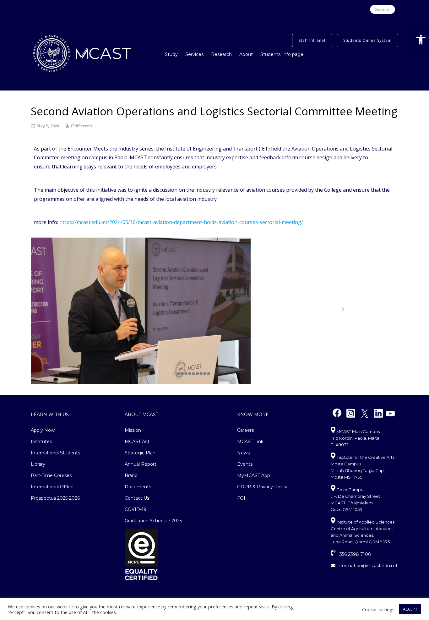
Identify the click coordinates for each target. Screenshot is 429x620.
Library (38, 464)
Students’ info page (281, 54)
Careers (245, 430)
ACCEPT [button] (410, 609)
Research (221, 54)
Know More (253, 414)
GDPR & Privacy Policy (262, 487)
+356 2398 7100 (353, 554)
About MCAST (141, 414)
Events (245, 464)
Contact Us (137, 498)
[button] (421, 39)
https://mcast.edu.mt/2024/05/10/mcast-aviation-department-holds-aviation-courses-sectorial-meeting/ (181, 222)
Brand (131, 475)
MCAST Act (137, 441)
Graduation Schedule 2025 (153, 521)
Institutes (41, 441)
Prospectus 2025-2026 (55, 498)
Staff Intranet (312, 40)
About (246, 54)
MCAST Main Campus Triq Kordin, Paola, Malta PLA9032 (355, 438)
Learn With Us (50, 414)
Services (194, 54)
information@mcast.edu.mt (366, 565)
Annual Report (140, 464)
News (243, 453)
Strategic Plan (140, 453)
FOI (241, 498)
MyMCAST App (253, 475)
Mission (133, 430)
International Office (52, 487)
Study (171, 54)
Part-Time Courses (51, 475)
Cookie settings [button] (378, 609)
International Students (55, 453)
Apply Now (43, 430)
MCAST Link (250, 441)
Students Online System (367, 40)
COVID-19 (135, 509)
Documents (138, 487)
